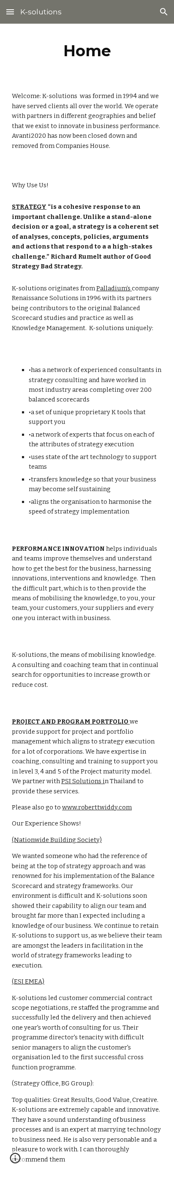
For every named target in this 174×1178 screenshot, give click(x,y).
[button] (10, 11)
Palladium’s (114, 288)
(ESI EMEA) (28, 981)
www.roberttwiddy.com (97, 807)
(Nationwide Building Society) (57, 840)
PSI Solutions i (83, 781)
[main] (87, 51)
